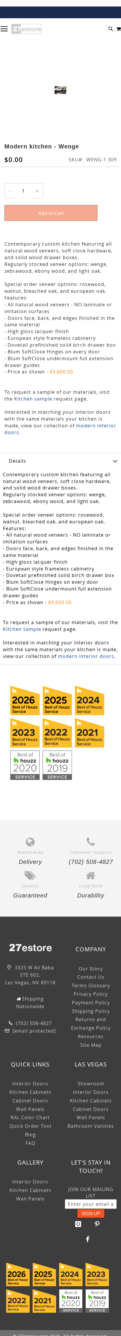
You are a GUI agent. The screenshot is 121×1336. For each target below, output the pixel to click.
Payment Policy (91, 1002)
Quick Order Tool (30, 1126)
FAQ (30, 1143)
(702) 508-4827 (33, 1023)
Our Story (91, 968)
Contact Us (91, 977)
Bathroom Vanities (91, 1126)
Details (17, 461)
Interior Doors (30, 1083)
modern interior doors (86, 656)
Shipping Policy (91, 1011)
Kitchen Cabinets (30, 1092)
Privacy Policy (91, 994)
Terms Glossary (91, 985)
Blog (30, 1134)
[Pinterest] (97, 1224)
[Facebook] (88, 1239)
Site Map (91, 1045)
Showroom (91, 1083)
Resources (91, 1036)
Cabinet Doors (30, 1100)
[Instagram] (78, 1224)
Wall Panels (30, 1109)
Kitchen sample (33, 399)
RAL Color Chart (30, 1117)
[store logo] (26, 29)
